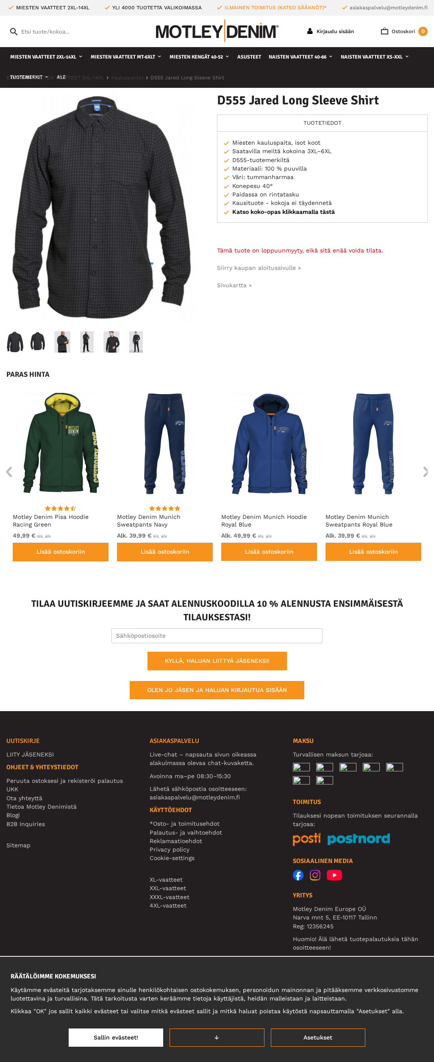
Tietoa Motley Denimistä (41, 806)
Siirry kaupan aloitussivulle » (259, 267)
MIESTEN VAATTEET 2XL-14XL (43, 57)
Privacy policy (169, 849)
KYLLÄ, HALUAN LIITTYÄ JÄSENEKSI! (217, 660)
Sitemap (18, 845)
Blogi (13, 815)
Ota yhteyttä (24, 798)
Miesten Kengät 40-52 (196, 57)
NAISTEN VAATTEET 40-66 (297, 57)
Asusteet (249, 57)
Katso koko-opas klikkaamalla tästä (283, 211)
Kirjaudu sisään (334, 31)
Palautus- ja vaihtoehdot (186, 832)
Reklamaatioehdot (176, 841)
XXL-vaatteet (168, 888)
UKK (12, 789)
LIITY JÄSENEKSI (30, 754)
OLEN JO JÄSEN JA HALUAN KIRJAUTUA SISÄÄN (217, 690)
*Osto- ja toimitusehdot (185, 823)
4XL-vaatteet (168, 905)
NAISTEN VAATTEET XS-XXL (372, 57)
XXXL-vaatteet (169, 897)
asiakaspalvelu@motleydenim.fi (389, 8)
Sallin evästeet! (116, 1037)
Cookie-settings (172, 858)
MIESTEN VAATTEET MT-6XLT (123, 57)
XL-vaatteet (166, 879)
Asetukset (317, 1037)
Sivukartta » (234, 285)
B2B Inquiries (25, 824)
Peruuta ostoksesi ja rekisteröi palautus (64, 780)
